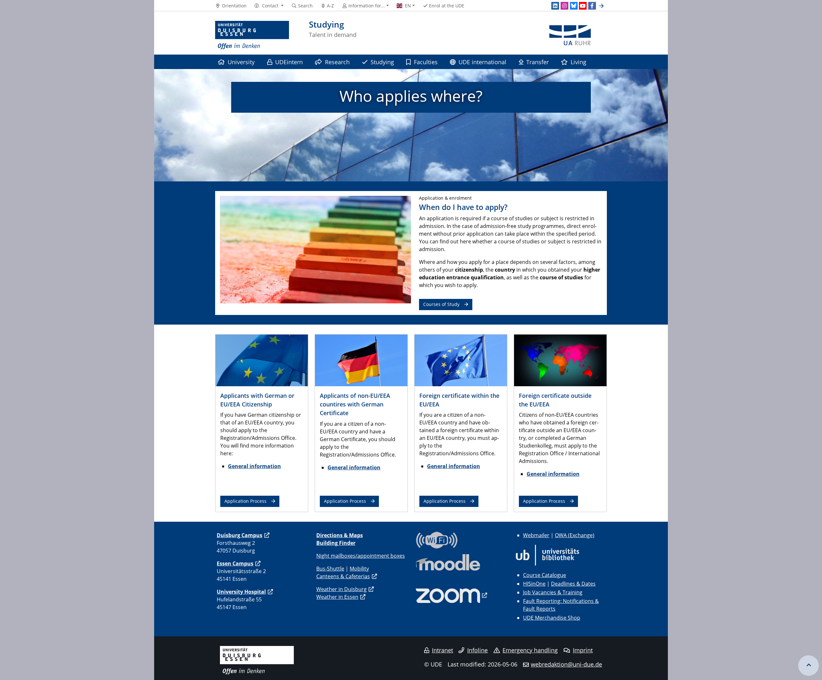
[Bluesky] (574, 6)
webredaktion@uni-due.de (566, 664)
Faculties (426, 62)
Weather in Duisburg (341, 589)
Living (578, 62)
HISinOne (534, 583)
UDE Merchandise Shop (551, 617)
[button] (269, 5)
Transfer (537, 62)
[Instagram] (564, 6)
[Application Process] (261, 359)
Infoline (477, 650)
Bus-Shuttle (330, 568)
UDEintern (289, 62)
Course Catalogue (544, 575)
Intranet (442, 650)
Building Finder (335, 542)
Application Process (245, 501)
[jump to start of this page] (808, 665)
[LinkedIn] (555, 6)
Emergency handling (530, 650)
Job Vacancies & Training (552, 592)
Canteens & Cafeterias (343, 576)
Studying (382, 62)
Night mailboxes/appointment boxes (360, 555)
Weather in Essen (337, 596)
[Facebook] (592, 6)
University (241, 62)
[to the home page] (252, 35)
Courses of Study (441, 304)
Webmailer (536, 535)
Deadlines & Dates (573, 583)
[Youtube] (583, 6)
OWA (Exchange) (574, 535)
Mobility (359, 568)
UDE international (482, 62)
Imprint (583, 650)
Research (337, 62)
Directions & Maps (339, 535)
